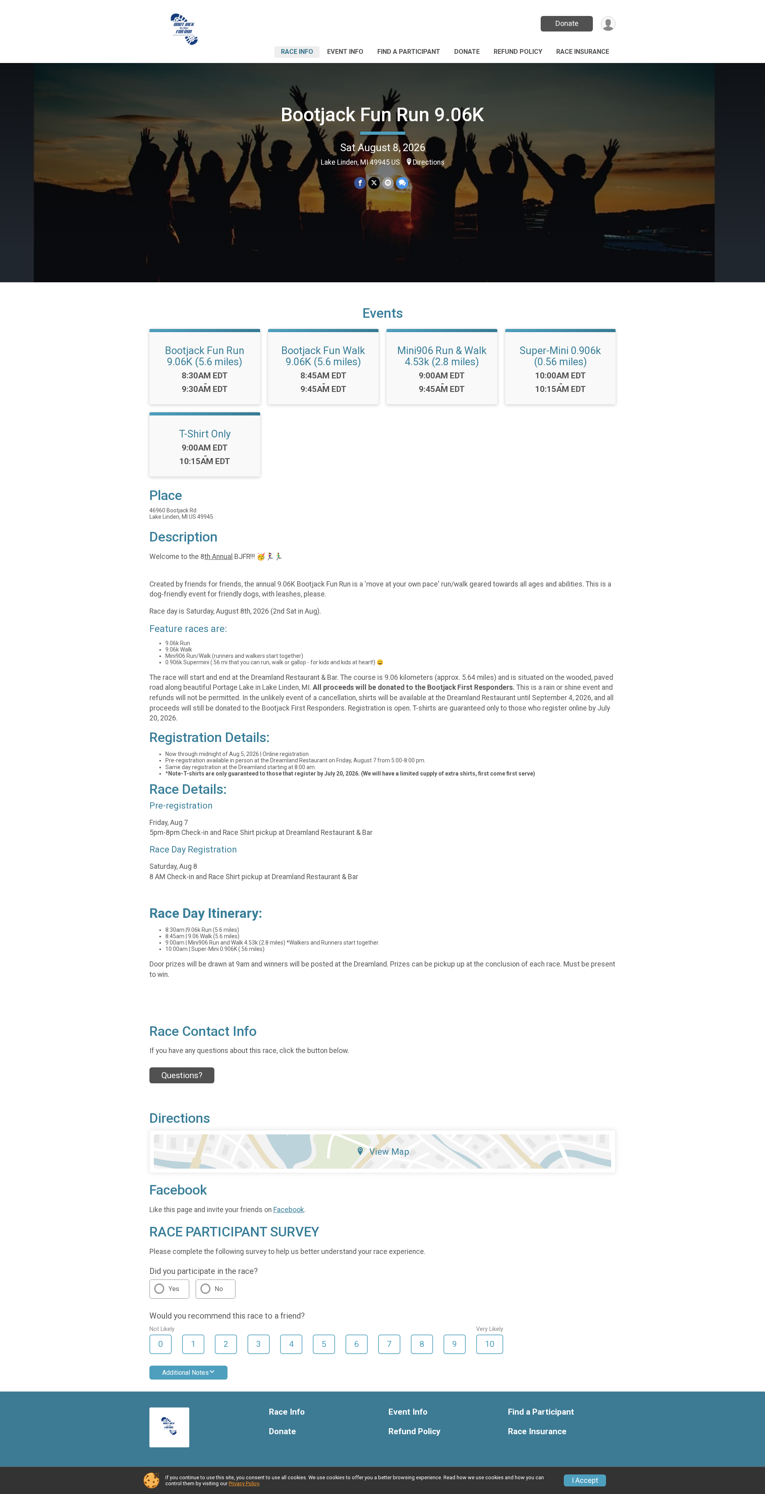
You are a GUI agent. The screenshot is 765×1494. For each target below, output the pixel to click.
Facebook (288, 1210)
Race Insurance (582, 51)
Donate (567, 23)
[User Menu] (608, 23)
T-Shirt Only (205, 434)
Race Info (297, 51)
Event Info (345, 51)
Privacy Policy (244, 1483)
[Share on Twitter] (374, 183)
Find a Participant (408, 51)
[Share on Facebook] (360, 183)
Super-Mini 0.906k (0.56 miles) (560, 356)
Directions (429, 162)
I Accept (585, 1480)
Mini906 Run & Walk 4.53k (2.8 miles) (441, 356)
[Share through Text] (402, 183)
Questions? (181, 1075)
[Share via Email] (388, 183)
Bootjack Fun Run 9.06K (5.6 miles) (204, 356)
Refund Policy (518, 51)
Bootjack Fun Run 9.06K (382, 114)
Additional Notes (185, 1372)
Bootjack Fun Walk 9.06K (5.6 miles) (323, 356)
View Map (389, 1151)
